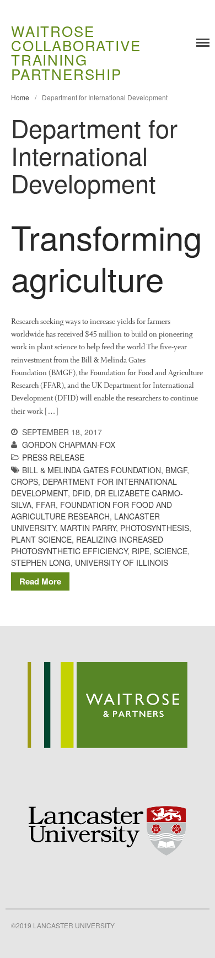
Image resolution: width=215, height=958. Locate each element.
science (170, 550)
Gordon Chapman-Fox (68, 444)
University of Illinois (121, 562)
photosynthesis (154, 527)
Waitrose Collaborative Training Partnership (76, 52)
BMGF (176, 469)
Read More (40, 581)
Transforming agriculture (106, 257)
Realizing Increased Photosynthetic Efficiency (87, 545)
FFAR (46, 504)
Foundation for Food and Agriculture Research (91, 510)
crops (24, 481)
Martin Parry (88, 527)
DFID (81, 493)
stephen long (41, 562)
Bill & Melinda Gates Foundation (91, 469)
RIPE (140, 550)
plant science (41, 539)
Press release (53, 457)
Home (20, 97)
